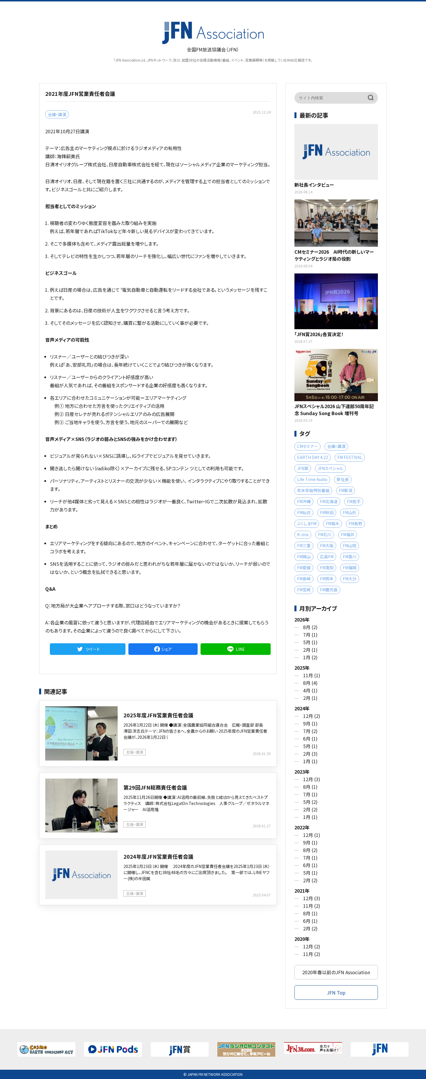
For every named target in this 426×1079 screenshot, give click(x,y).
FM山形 (349, 512)
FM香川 (349, 556)
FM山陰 (349, 545)
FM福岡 (349, 567)
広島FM (327, 556)
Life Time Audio (312, 479)
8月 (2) (310, 627)
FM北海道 (329, 501)
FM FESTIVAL (349, 457)
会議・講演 (57, 114)
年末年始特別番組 (313, 490)
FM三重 (304, 545)
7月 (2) (310, 730)
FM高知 (327, 567)
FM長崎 (304, 578)
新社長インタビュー (314, 184)
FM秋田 (327, 512)
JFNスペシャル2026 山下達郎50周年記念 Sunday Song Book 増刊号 (334, 410)
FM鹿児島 (329, 589)
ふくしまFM (306, 523)
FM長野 (355, 523)
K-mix (303, 534)
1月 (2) (310, 657)
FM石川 (325, 534)
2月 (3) (310, 753)
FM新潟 (345, 490)
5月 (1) (310, 642)
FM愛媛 (304, 567)
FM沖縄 (304, 501)
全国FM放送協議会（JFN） (213, 49)
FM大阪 (327, 545)
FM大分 (349, 578)
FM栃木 (332, 523)
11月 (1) (311, 675)
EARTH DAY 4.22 (312, 457)
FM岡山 (304, 556)
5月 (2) (310, 801)
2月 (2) (310, 809)
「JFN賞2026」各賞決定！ (318, 334)
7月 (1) (310, 634)
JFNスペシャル (330, 468)
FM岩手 (354, 501)
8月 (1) (310, 786)
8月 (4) (310, 682)
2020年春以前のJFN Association (336, 972)
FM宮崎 (304, 589)
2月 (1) (310, 649)
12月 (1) (311, 834)
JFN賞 (302, 468)
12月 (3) (311, 779)
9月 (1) (310, 723)
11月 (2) (311, 905)
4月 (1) (310, 690)
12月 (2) (311, 715)
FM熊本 (327, 578)
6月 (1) (310, 738)
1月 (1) (310, 761)
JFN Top (336, 992)
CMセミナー (307, 446)
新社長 (343, 479)
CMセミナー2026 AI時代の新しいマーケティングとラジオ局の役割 (334, 255)
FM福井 (347, 534)
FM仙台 (304, 512)
